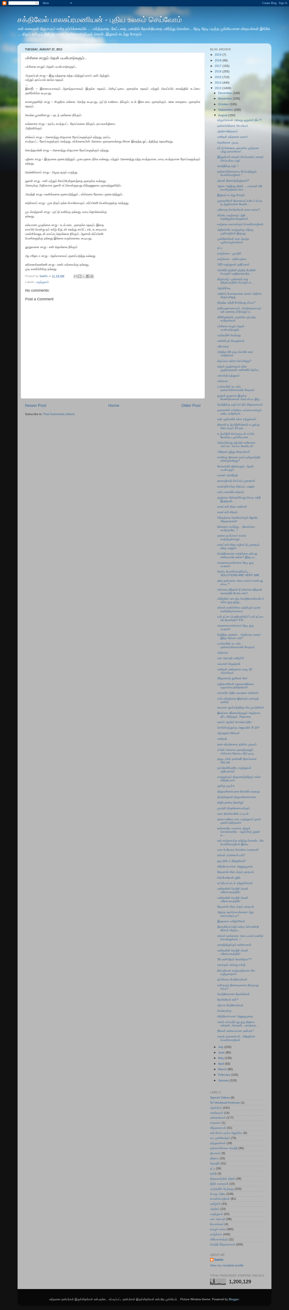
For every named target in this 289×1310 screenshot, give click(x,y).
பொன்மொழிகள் (220, 1198)
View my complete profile (227, 1265)
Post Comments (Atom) (59, 414)
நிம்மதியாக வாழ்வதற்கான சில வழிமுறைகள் (236, 972)
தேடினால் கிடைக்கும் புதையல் (235, 872)
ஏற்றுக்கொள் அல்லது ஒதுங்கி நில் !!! (239, 120)
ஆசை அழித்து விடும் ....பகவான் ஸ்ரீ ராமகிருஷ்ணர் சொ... (239, 188)
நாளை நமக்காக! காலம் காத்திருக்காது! (231, 537)
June (222, 1052)
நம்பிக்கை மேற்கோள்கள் (232, 979)
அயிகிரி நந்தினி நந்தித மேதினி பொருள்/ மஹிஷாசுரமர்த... (236, 272)
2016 (218, 71)
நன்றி (213, 1173)
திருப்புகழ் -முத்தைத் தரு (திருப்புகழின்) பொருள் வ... (235, 280)
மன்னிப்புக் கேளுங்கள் (230, 340)
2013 (218, 88)
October (224, 104)
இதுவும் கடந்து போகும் (231, 195)
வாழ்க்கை (216, 1234)
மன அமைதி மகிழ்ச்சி (230, 658)
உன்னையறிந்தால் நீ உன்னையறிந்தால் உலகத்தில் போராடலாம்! (239, 591)
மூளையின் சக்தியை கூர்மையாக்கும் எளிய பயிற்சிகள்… (239, 412)
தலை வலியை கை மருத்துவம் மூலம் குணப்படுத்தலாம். (239, 821)
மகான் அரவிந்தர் (227, 475)
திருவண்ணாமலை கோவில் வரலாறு (238, 791)
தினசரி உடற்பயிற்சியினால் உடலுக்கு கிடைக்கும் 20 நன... (238, 426)
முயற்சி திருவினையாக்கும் (233, 808)
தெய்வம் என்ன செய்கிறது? (234, 361)
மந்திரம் (214, 1209)
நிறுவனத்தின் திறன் (222, 1178)
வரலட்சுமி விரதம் (227, 512)
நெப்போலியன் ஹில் (228, 877)
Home (113, 405)
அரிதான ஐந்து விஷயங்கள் (233, 451)
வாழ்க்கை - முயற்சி (229, 253)
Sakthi (218, 1259)
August (223, 115)
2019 (218, 54)
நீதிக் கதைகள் (219, 1183)
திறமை (214, 1158)
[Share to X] (84, 276)
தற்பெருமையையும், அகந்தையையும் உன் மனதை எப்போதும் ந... (239, 310)
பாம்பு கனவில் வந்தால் (230, 492)
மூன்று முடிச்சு (226, 785)
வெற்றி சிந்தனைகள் (222, 1244)
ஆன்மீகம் (216, 1107)
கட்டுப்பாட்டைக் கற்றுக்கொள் (235, 883)
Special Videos (220, 1097)
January (224, 1080)
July (221, 1047)
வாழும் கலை (218, 1229)
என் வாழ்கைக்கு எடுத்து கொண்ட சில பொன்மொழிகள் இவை (240, 842)
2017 (218, 66)
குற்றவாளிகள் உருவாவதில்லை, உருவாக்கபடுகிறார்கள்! (235, 685)
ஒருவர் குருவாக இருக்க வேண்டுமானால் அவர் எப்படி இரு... (239, 397)
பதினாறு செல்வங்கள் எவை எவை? (238, 209)
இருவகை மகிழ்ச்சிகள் (231, 921)
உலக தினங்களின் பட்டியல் (233, 813)
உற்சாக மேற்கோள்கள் (230, 1005)
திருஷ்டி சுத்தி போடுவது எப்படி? (236, 302)
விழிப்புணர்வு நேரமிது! (230, 802)
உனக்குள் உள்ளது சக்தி (231, 964)
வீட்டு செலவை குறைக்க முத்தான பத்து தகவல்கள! (238, 149)
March (222, 1069)
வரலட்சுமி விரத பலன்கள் (232, 506)
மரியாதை (223, 346)
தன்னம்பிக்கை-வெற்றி (224, 1148)
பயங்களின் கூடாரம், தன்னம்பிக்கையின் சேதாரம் (236, 388)
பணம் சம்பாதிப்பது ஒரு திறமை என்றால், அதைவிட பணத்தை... (238, 1023)
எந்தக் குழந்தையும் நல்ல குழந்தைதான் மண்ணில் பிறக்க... (239, 368)
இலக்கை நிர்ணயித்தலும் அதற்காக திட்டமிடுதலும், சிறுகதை (238, 714)
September (226, 109)
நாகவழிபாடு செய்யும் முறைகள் (236, 480)
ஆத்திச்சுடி (224, 288)
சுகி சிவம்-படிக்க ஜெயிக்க (226, 1133)
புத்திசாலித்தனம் (227, 131)
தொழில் (215, 1163)
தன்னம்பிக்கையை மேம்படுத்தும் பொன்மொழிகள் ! (237, 173)
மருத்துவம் (42, 282)
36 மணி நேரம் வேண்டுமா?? (234, 959)
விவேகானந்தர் (219, 1239)
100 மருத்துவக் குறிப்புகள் (233, 264)
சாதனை (215, 1122)
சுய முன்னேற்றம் (220, 1138)
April (221, 1063)
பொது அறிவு (218, 1193)
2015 (218, 77)
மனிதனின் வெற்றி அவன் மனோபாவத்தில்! (232, 890)
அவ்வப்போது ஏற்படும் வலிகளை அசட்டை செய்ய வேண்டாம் (236, 444)
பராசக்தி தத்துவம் (228, 375)
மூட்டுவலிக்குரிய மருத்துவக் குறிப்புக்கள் (234, 769)
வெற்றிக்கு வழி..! (227, 166)
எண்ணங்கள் (218, 1117)
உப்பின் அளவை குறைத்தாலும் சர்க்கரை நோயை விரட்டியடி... (237, 751)
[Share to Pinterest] (92, 276)
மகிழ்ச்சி (215, 1203)
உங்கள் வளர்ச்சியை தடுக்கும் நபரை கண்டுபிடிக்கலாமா (239, 609)
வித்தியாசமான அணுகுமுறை (235, 866)
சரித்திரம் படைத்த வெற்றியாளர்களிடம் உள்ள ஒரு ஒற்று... (240, 600)
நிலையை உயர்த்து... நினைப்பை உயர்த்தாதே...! (236, 528)
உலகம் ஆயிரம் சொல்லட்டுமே (234, 722)
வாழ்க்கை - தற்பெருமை (231, 259)
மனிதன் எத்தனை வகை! (232, 136)
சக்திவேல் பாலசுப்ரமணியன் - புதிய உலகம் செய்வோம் (100, 19)
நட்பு (219, 247)
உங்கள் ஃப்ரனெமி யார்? (231, 855)
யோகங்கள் (217, 1224)
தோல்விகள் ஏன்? (227, 999)
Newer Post (35, 405)
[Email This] (76, 276)
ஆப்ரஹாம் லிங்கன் (228, 733)
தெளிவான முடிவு (227, 142)
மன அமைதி (217, 1219)
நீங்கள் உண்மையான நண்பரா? (235, 1031)
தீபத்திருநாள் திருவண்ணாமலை (236, 797)
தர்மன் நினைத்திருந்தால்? (233, 180)
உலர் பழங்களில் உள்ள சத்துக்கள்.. (237, 419)
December (225, 93)
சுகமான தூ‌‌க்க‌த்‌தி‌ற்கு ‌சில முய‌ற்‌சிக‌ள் (240, 707)
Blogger (234, 1299)
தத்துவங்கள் (218, 1143)
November (225, 98)
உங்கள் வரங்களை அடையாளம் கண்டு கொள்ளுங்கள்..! (240, 937)
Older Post (191, 405)
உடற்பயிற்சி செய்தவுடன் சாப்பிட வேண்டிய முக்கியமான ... (236, 435)
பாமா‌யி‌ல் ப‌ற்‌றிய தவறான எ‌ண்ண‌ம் (238, 692)
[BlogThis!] (80, 276)
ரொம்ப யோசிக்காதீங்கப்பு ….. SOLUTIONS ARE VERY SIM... (239, 573)
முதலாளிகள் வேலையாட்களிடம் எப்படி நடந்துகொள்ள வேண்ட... (240, 202)
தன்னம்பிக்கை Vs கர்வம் (232, 125)
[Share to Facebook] (88, 276)
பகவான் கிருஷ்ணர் (228, 663)
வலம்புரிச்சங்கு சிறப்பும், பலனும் (236, 486)
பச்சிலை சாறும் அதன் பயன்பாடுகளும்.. (230, 328)
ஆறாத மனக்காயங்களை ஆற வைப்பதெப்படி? (235, 914)
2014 (218, 82)
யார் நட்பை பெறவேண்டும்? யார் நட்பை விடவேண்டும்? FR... (240, 618)
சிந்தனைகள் (218, 1127)
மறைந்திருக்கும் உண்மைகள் (234, 944)
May (221, 1058)
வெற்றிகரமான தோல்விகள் (233, 994)
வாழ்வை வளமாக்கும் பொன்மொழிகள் (240, 224)
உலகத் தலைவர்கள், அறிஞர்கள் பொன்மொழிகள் (236, 1038)
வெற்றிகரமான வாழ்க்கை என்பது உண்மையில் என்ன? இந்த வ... (237, 555)
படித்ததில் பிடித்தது (229, 335)
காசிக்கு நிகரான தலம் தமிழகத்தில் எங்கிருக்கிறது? (239, 459)
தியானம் (215, 1153)
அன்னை (222, 381)
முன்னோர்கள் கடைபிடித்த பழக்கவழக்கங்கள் (233, 240)
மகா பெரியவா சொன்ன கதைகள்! (238, 849)
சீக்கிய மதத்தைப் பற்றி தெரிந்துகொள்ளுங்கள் (232, 217)
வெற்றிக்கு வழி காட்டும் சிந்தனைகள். (240, 404)
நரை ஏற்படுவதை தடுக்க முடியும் (237, 744)
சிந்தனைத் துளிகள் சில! (232, 678)
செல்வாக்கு (224, 1010)
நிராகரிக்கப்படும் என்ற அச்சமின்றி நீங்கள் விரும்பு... (238, 928)
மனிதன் (222, 738)
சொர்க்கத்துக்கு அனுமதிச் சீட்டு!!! (238, 727)
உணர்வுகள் (216, 1112)
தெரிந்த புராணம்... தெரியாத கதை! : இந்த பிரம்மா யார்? (239, 636)
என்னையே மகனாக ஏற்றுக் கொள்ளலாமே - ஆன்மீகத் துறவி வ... (238, 832)
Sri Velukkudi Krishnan (225, 1102)
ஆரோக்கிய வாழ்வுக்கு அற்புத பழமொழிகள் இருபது (235, 231)
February (224, 1074)
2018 (218, 60)
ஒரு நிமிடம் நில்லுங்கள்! (231, 861)
